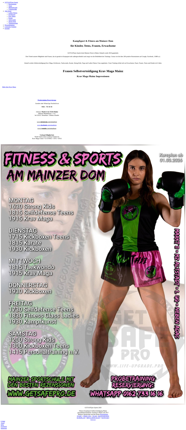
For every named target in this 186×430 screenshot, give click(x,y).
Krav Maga (12, 16)
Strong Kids (12, 21)
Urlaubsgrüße (13, 9)
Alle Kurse (8, 11)
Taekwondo (12, 20)
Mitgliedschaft (13, 7)
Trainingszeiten (13, 23)
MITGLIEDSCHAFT (93, 418)
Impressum (93, 419)
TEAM (94, 416)
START (79, 416)
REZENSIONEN (103, 416)
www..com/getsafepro (47, 122)
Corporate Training (10, 27)
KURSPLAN (81, 418)
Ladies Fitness (13, 13)
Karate (11, 18)
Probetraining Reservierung (47, 100)
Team (10, 6)
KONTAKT (105, 418)
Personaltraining (10, 25)
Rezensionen (12, 4)
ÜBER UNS (87, 416)
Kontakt (7, 28)
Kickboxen (12, 14)
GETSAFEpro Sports (11, 2)
